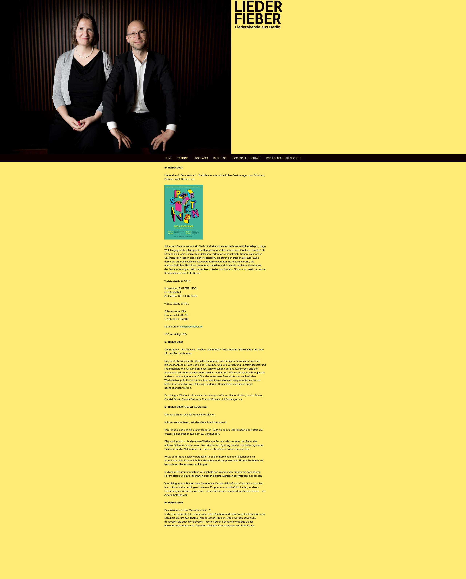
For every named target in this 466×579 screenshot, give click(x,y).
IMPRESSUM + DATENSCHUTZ (283, 158)
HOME (168, 158)
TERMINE (182, 158)
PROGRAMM (201, 158)
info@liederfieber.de (191, 326)
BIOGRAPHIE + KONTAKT (246, 158)
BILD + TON (219, 158)
